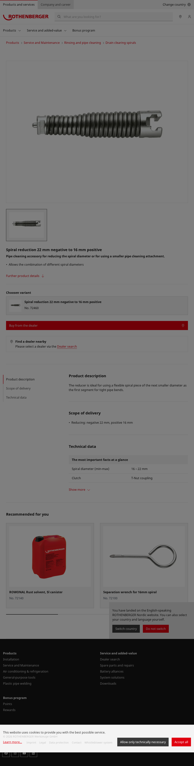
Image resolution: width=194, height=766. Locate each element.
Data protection (59, 742)
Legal (42, 742)
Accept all (181, 742)
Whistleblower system (98, 742)
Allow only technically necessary (143, 742)
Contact (76, 742)
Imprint (31, 742)
